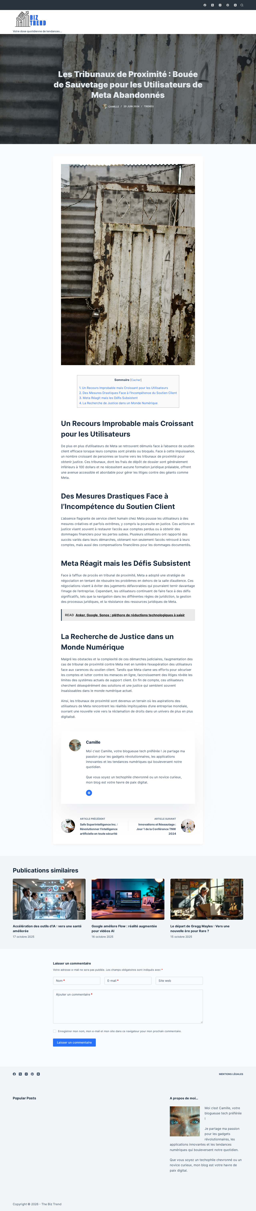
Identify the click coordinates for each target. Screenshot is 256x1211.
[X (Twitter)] (212, 5)
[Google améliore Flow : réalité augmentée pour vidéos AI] (128, 899)
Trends (149, 106)
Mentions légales (231, 1074)
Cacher (136, 380)
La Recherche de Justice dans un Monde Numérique (118, 403)
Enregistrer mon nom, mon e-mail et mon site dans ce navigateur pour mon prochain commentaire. (120, 1031)
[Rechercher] (242, 5)
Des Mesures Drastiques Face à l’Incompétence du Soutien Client (128, 393)
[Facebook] (205, 5)
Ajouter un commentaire (74, 994)
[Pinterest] (227, 5)
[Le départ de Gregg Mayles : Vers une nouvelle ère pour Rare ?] (206, 899)
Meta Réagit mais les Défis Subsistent (108, 398)
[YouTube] (235, 5)
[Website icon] (89, 793)
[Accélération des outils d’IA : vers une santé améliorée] (49, 899)
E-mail (113, 981)
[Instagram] (220, 5)
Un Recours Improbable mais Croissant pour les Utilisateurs (123, 388)
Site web (165, 981)
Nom (60, 981)
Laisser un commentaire (74, 1042)
